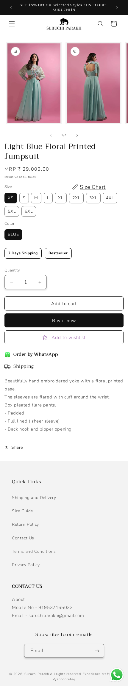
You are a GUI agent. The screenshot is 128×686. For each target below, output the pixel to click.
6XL (29, 211)
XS (11, 198)
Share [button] (17, 447)
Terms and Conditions (34, 551)
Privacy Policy (26, 565)
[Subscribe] (97, 651)
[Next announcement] (117, 7)
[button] (11, 23)
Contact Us (23, 538)
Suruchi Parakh (36, 674)
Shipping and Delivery (34, 497)
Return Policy (25, 524)
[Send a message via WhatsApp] (117, 675)
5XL (12, 211)
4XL (110, 198)
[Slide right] (77, 135)
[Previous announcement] (11, 7)
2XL (76, 198)
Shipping (23, 366)
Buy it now (64, 321)
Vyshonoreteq (64, 679)
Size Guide (22, 511)
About (18, 599)
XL (60, 198)
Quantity (12, 270)
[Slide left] (50, 135)
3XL (93, 198)
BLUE (13, 234)
